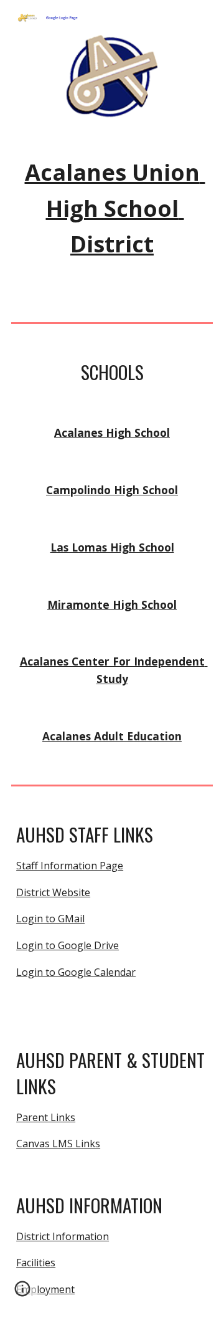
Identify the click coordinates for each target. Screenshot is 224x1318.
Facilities (35, 1262)
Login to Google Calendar (76, 972)
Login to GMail (50, 918)
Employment (45, 1289)
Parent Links (45, 1117)
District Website (53, 892)
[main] (112, 208)
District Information (62, 1236)
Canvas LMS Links (58, 1143)
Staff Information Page (69, 865)
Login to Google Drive (67, 945)
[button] (22, 1293)
